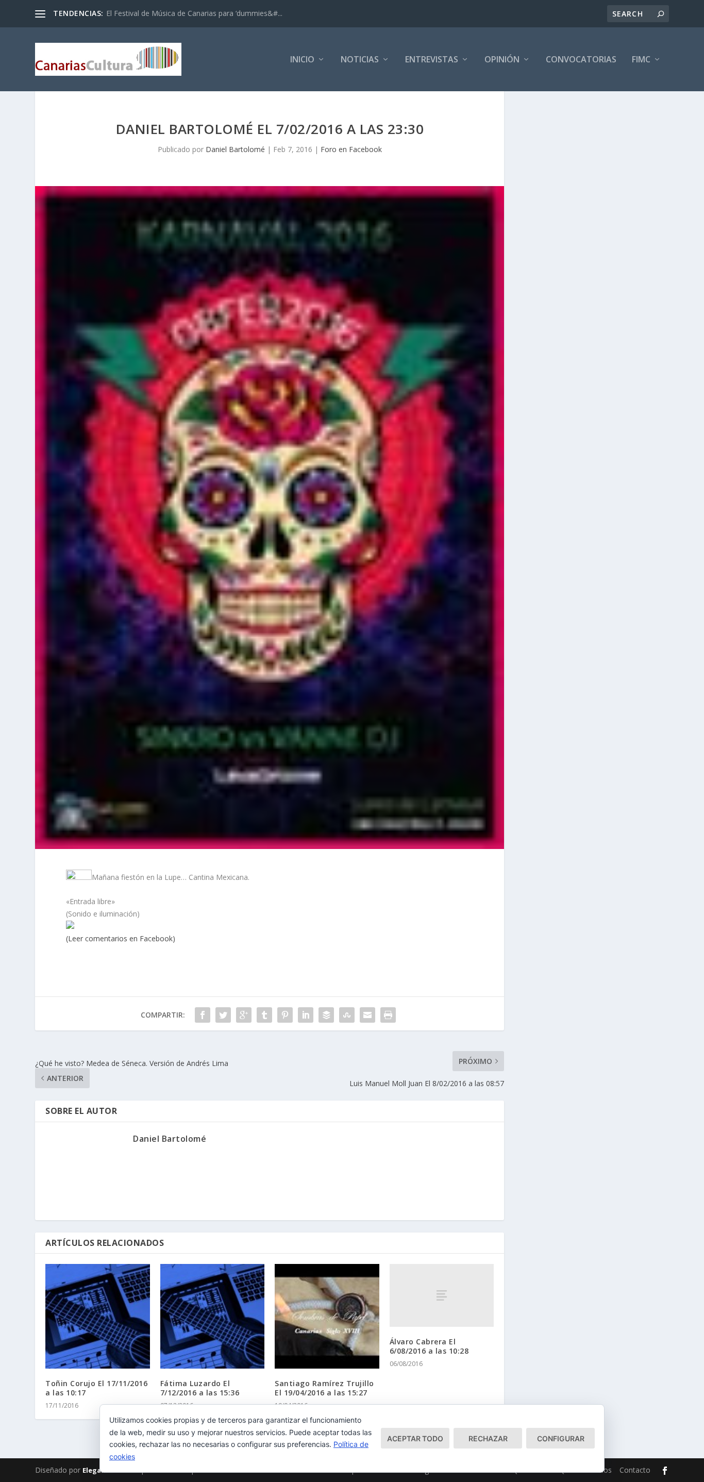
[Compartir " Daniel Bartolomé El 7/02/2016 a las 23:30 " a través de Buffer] (326, 1015)
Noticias (360, 60)
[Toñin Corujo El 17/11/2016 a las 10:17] (97, 1316)
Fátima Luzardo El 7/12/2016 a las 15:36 (200, 1387)
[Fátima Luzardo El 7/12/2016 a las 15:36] (212, 1316)
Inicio (302, 60)
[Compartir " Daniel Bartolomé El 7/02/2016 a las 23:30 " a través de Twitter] (223, 1015)
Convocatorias (581, 60)
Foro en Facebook (351, 149)
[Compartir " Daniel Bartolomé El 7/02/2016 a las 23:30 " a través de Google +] (243, 1015)
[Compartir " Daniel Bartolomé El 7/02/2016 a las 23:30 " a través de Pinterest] (285, 1015)
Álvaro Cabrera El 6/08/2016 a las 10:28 (429, 1346)
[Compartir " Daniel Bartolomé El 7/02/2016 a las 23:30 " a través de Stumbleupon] (347, 1015)
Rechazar (488, 1438)
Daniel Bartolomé (235, 149)
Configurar (560, 1438)
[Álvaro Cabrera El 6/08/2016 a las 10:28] (442, 1295)
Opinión (501, 60)
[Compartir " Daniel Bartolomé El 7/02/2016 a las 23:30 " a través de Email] (367, 1015)
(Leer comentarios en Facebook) (120, 938)
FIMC (641, 60)
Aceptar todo (415, 1438)
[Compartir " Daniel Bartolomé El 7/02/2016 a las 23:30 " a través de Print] (388, 1015)
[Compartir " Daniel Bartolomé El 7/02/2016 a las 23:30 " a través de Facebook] (202, 1015)
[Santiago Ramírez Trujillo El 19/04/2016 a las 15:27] (327, 1316)
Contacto (634, 1470)
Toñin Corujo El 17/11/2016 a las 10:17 (96, 1387)
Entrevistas (431, 60)
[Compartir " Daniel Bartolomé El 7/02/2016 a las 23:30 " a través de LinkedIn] (305, 1015)
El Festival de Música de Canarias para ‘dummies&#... (194, 13)
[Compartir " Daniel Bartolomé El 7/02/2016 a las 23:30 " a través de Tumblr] (264, 1015)
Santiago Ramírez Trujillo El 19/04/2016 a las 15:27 (324, 1387)
